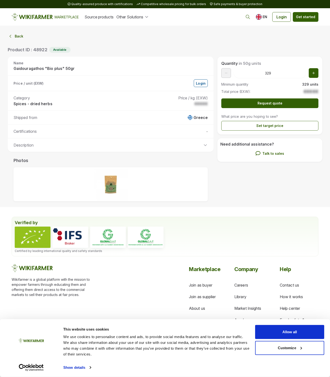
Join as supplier (202, 296)
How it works (291, 296)
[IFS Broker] (70, 237)
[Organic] (32, 237)
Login (281, 17)
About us (197, 308)
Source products (99, 17)
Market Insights (247, 308)
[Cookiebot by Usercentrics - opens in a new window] (31, 367)
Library (240, 296)
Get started (305, 17)
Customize (287, 348)
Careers (241, 285)
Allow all (289, 332)
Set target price (269, 126)
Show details (74, 367)
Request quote (270, 103)
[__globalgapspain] (146, 237)
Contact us (289, 285)
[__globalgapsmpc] (108, 237)
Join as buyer (200, 285)
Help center (290, 308)
